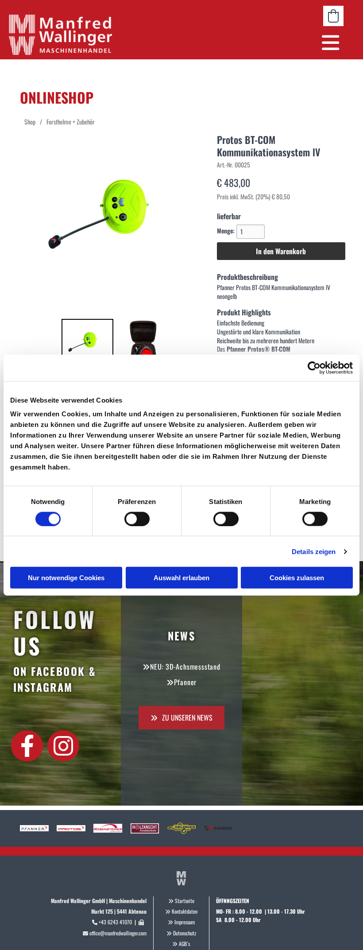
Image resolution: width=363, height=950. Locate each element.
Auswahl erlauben (181, 578)
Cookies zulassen (297, 578)
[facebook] (27, 745)
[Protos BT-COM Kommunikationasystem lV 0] (88, 345)
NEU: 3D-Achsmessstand (185, 666)
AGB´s (184, 943)
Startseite (184, 900)
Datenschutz (184, 933)
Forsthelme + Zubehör (70, 121)
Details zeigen (314, 551)
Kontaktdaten (184, 911)
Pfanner (185, 682)
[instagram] (63, 745)
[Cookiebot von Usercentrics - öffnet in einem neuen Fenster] (314, 367)
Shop (29, 121)
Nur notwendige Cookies (66, 578)
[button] (237, 43)
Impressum (184, 922)
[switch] (137, 519)
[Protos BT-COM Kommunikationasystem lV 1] (143, 345)
